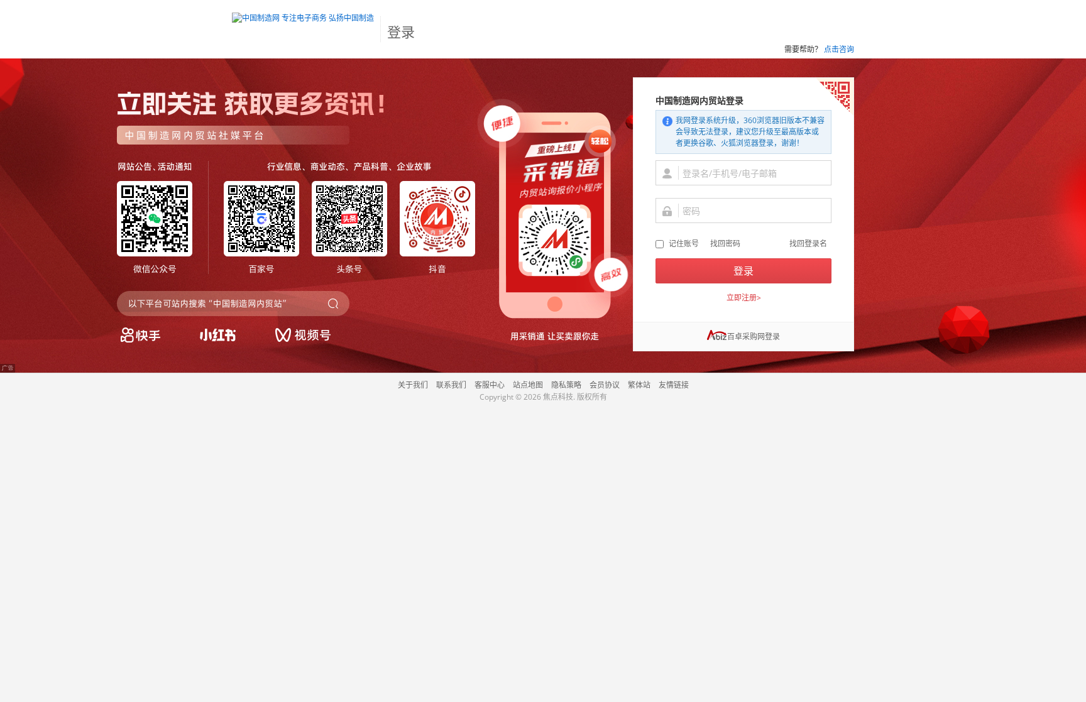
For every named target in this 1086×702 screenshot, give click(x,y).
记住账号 (684, 243)
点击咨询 (839, 49)
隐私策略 (566, 385)
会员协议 (605, 385)
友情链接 (674, 385)
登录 (743, 271)
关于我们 (413, 385)
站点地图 (528, 385)
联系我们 (451, 385)
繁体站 (639, 385)
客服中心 (489, 385)
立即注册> (744, 297)
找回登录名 (808, 243)
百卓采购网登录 (753, 336)
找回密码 (725, 243)
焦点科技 (558, 397)
